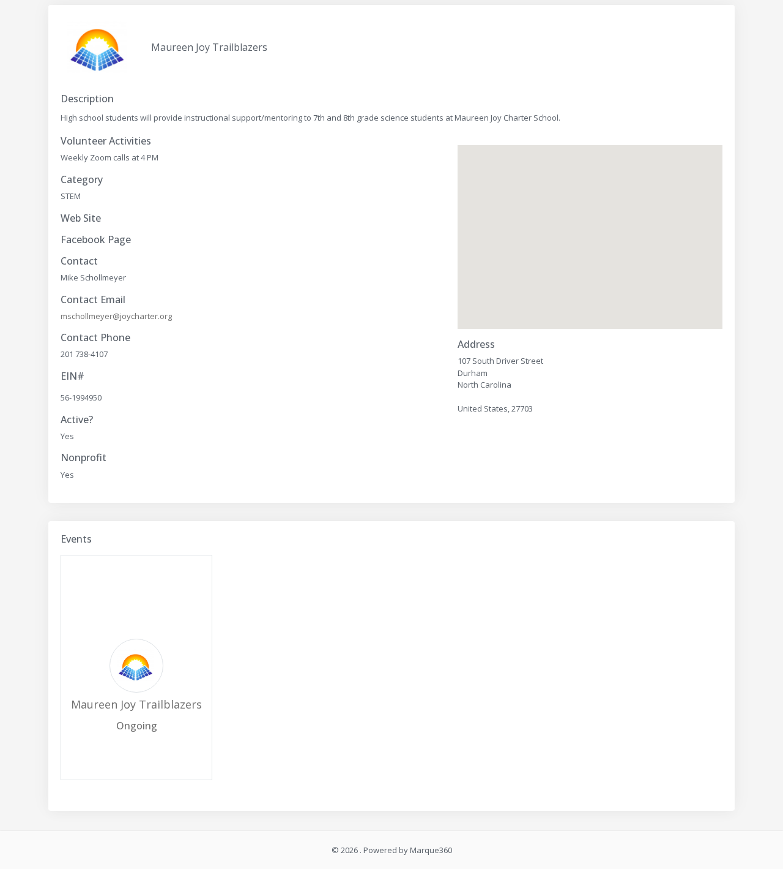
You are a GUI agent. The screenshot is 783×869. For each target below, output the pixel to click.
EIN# (72, 376)
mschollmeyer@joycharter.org (116, 316)
